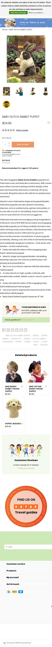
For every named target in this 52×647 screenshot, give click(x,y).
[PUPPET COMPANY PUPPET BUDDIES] (14, 408)
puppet (19, 342)
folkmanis (8, 342)
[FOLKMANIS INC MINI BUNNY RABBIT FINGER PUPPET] (14, 371)
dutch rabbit (39, 338)
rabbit (28, 342)
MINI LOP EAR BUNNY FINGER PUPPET (36, 388)
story (36, 342)
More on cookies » (36, 13)
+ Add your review (26, 468)
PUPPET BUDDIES (13, 424)
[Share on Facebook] (4, 330)
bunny (36, 335)
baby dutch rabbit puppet (18, 335)
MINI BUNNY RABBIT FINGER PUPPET (12, 388)
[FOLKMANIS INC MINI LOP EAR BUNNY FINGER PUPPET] (38, 371)
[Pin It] (12, 330)
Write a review (22, 130)
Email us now (27, 320)
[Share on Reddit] (17, 330)
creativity (16, 338)
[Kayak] (26, 506)
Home (4, 29)
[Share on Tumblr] (21, 330)
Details (6, 160)
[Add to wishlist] (49, 123)
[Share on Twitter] (25, 330)
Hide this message (18, 13)
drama (27, 338)
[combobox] (26, 642)
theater (44, 345)
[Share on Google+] (8, 330)
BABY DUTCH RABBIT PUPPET (20, 29)
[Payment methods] (9, 591)
